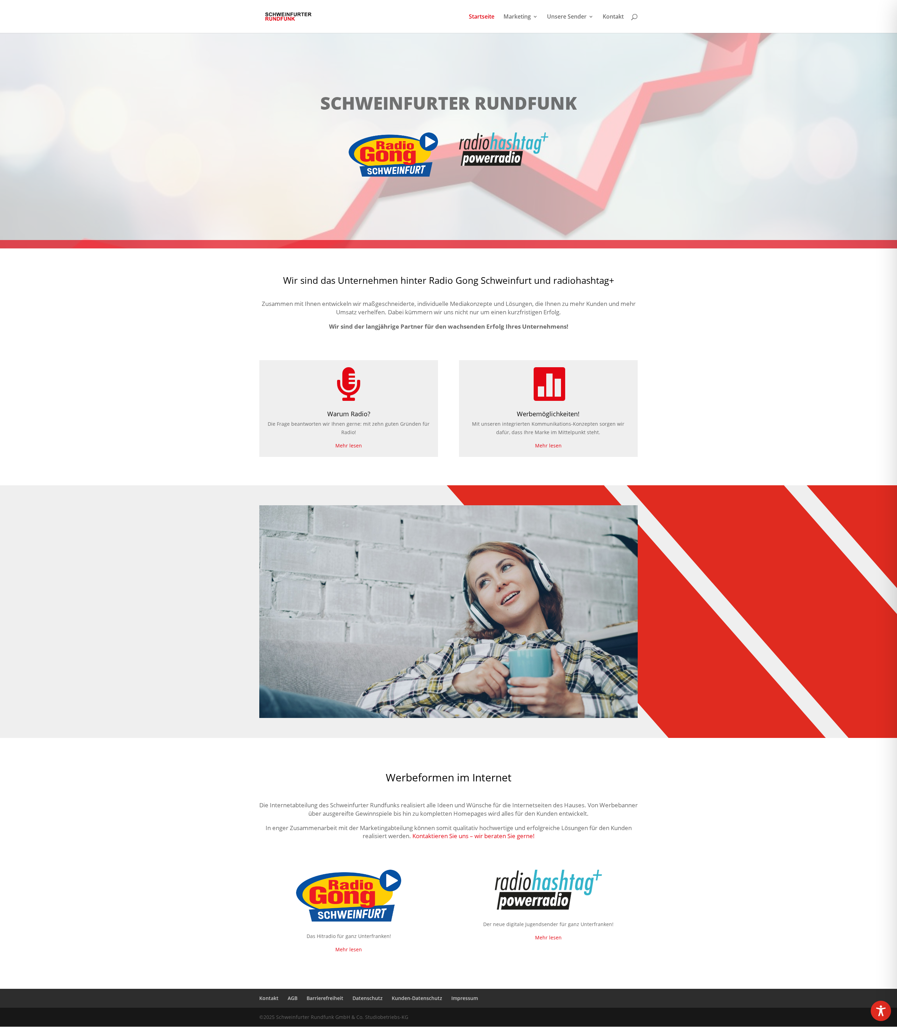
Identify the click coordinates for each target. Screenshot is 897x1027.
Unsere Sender (567, 17)
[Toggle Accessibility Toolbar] (881, 1011)
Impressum (464, 998)
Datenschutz (367, 998)
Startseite (481, 17)
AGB (292, 998)
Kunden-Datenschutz (417, 998)
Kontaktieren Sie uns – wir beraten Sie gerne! (473, 836)
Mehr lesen (348, 445)
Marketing (517, 17)
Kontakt (613, 17)
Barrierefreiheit (325, 998)
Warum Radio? (348, 414)
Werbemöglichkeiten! (548, 414)
